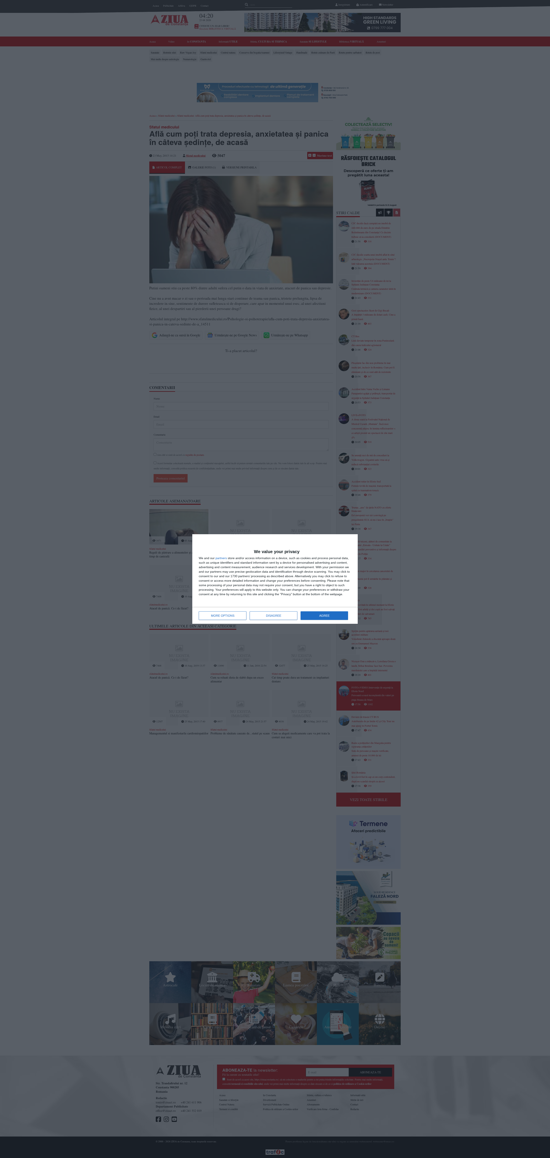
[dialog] (275, 579)
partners (221, 558)
